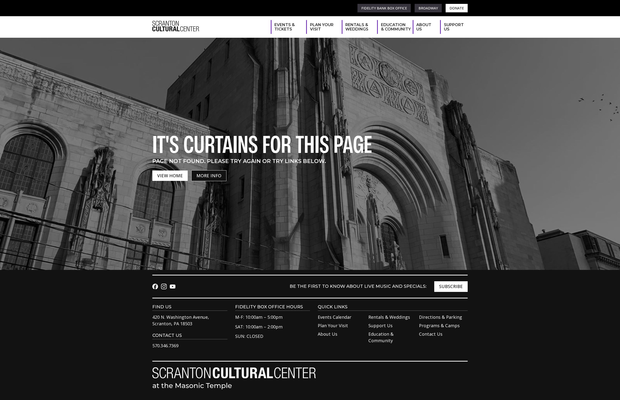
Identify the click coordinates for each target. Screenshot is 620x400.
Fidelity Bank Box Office (384, 8)
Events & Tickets (284, 26)
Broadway (428, 8)
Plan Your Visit (321, 26)
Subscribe (451, 286)
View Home (170, 175)
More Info (208, 175)
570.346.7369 (165, 345)
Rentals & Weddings (356, 26)
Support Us (453, 26)
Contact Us (430, 334)
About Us (423, 26)
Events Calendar (334, 317)
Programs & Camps (439, 325)
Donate (457, 8)
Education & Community (394, 26)
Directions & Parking (440, 317)
